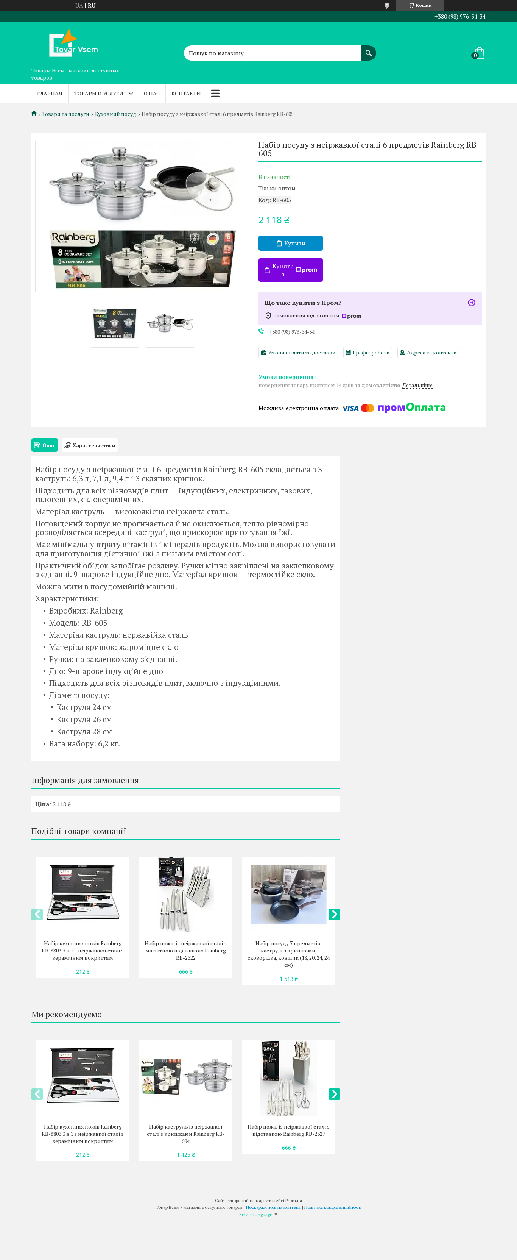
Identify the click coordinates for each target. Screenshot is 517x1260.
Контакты (186, 93)
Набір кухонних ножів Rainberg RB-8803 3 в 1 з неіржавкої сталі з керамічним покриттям (83, 950)
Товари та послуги (65, 114)
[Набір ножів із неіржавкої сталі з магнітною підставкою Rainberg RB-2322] (185, 894)
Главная (49, 93)
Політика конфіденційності (332, 1207)
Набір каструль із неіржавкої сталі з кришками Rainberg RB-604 (186, 1133)
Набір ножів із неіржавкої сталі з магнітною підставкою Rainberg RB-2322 (186, 950)
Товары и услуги (98, 93)
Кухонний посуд (115, 114)
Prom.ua (293, 1200)
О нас (152, 93)
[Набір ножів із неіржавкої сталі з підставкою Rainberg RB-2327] (288, 1078)
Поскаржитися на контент (273, 1207)
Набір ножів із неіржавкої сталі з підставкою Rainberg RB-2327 (289, 1130)
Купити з (283, 270)
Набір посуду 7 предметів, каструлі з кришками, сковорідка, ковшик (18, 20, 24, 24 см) (289, 954)
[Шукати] (368, 49)
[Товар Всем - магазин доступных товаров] (69, 43)
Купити (294, 243)
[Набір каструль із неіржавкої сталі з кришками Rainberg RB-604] (185, 1078)
